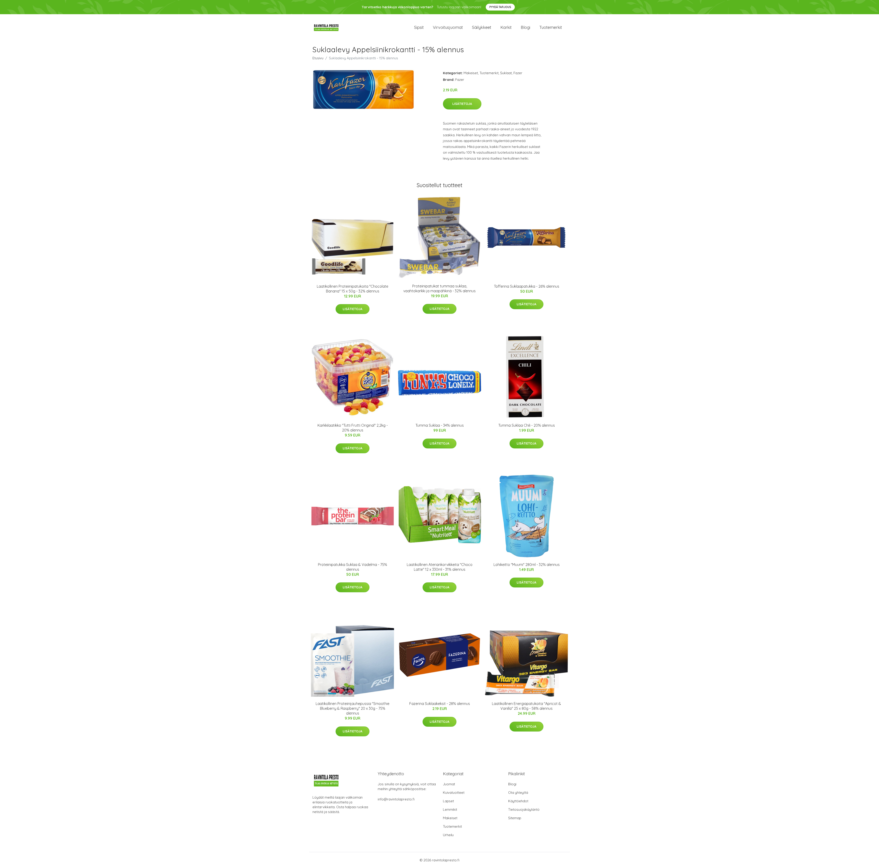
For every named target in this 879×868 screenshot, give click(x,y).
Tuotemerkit (550, 27)
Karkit (506, 27)
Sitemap (514, 818)
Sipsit (419, 27)
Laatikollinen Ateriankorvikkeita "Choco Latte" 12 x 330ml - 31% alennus (439, 567)
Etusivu (317, 58)
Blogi (525, 27)
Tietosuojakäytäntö (524, 809)
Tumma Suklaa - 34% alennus (439, 425)
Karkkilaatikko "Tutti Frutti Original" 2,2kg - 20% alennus (352, 427)
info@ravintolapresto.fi (396, 799)
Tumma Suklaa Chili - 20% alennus (526, 425)
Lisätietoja (462, 104)
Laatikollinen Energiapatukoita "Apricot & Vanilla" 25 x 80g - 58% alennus (526, 706)
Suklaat (506, 73)
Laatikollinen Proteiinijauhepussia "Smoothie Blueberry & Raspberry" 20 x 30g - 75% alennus (352, 708)
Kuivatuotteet (453, 792)
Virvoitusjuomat (448, 27)
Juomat (449, 784)
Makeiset (471, 73)
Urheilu (448, 835)
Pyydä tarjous (500, 7)
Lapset (448, 801)
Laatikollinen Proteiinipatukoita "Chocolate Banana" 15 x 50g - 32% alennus (352, 288)
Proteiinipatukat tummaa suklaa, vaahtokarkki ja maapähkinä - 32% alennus (439, 288)
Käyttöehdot (518, 801)
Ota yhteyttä (518, 792)
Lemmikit (450, 809)
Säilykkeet (481, 27)
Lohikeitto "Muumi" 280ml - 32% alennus (527, 564)
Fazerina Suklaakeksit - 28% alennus (439, 703)
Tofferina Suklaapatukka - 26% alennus (526, 286)
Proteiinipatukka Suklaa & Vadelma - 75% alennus (352, 567)
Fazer (517, 73)
